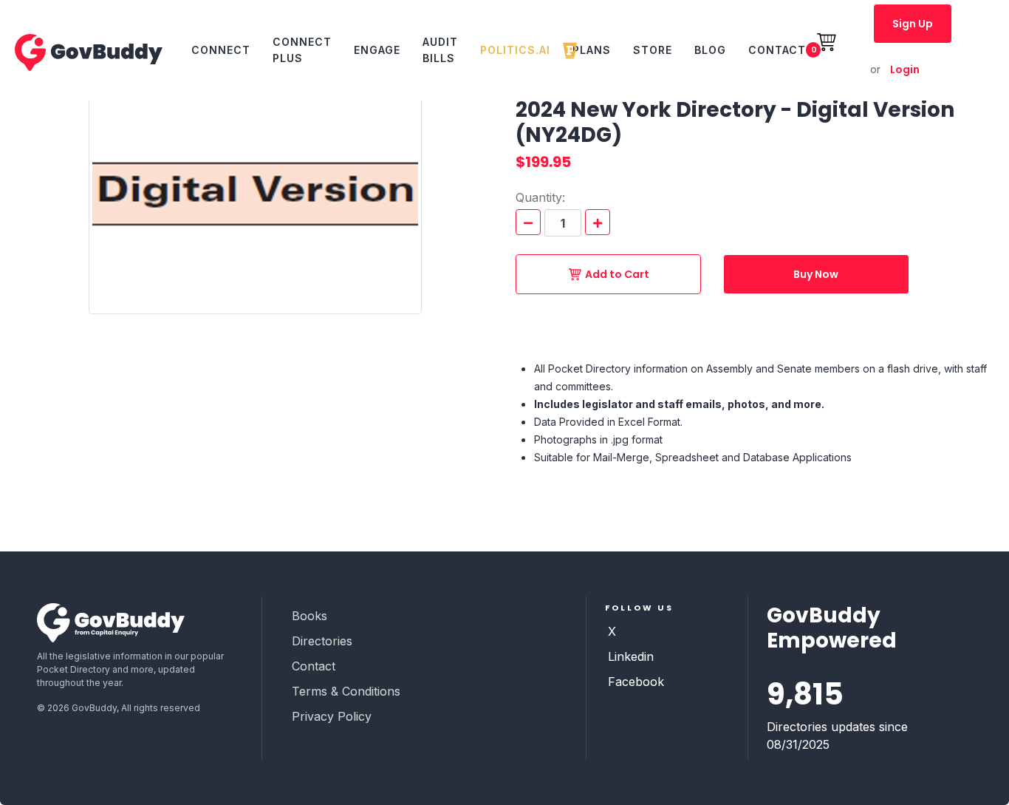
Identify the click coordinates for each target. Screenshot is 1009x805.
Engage (377, 50)
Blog (710, 50)
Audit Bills (440, 49)
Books (309, 615)
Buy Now (815, 274)
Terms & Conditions (346, 691)
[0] (834, 50)
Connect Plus (302, 49)
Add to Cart (617, 274)
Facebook (636, 681)
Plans (591, 50)
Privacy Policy (332, 716)
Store (652, 50)
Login (895, 69)
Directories (322, 641)
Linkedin (631, 656)
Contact (777, 50)
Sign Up (912, 23)
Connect (220, 50)
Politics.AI (515, 50)
